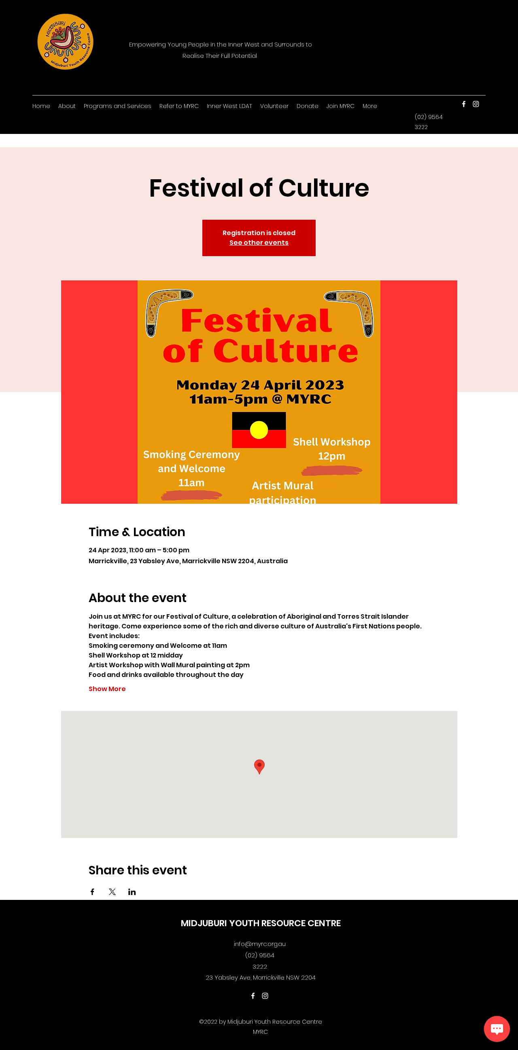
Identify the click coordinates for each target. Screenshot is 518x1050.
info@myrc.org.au (260, 944)
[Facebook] (464, 104)
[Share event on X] (112, 892)
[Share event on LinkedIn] (132, 892)
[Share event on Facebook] (92, 892)
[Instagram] (476, 104)
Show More (107, 689)
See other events (259, 242)
